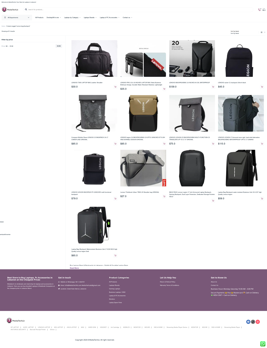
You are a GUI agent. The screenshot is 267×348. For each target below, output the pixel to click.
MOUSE (147, 327)
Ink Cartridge (115, 327)
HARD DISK (92, 327)
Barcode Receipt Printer (38, 329)
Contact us (126, 17)
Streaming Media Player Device (177, 327)
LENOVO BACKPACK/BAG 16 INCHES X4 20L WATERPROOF (189, 82)
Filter (59, 46)
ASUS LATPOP (72, 327)
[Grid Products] (261, 32)
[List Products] (264, 32)
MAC (82, 327)
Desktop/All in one (53, 17)
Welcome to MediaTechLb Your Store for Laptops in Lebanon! (19, 2)
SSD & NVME (158, 327)
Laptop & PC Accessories (108, 17)
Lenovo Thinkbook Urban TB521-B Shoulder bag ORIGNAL (139, 192)
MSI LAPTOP (58, 327)
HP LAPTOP (15, 327)
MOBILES (126, 327)
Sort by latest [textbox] (235, 33)
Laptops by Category (71, 17)
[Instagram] (258, 322)
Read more (213, 201)
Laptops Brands (89, 17)
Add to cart (115, 87)
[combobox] (235, 33)
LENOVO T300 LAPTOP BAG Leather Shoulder (87, 82)
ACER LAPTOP (28, 327)
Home (3, 26)
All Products (39, 17)
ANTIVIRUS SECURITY (18, 329)
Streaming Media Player (232, 327)
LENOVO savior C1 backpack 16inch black (232, 82)
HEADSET (103, 327)
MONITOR (137, 327)
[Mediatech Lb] (10, 9)
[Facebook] (248, 322)
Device (52, 329)
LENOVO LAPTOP (44, 327)
